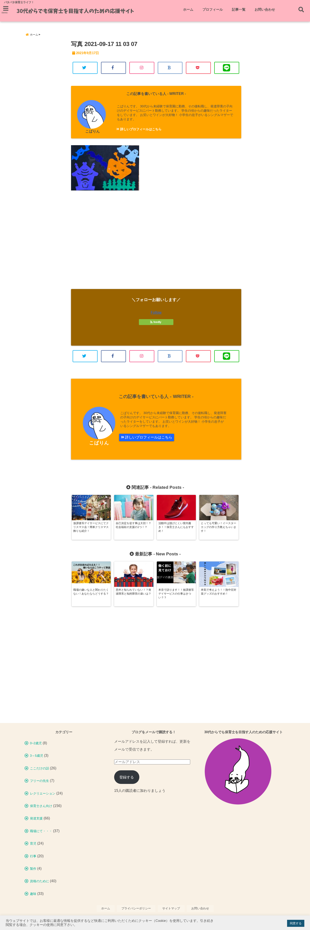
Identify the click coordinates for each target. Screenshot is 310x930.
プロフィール (212, 9)
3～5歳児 (36, 755)
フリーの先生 (39, 781)
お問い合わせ (265, 9)
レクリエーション (42, 793)
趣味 (33, 894)
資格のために (39, 881)
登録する (126, 777)
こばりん (92, 131)
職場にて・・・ (41, 831)
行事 (33, 856)
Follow (156, 312)
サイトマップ (171, 908)
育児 (33, 843)
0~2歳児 (36, 743)
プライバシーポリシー (136, 908)
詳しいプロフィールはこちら (140, 129)
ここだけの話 (39, 768)
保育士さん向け (41, 806)
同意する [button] (296, 923)
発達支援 (36, 818)
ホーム (188, 9)
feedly (157, 322)
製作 (33, 868)
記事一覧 (239, 9)
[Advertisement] (156, 243)
